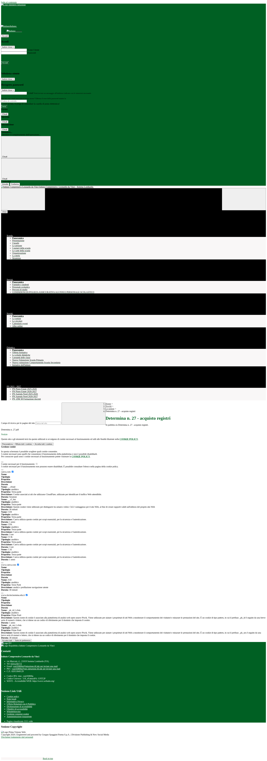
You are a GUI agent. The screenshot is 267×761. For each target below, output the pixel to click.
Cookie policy (13, 696)
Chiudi (4, 114)
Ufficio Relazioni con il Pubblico (21, 704)
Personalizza (7, 444)
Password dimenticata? (11, 58)
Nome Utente (33, 50)
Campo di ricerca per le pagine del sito (18, 423)
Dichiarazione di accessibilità (19, 706)
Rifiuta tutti (23, 444)
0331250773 (16, 664)
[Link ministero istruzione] (13, 5)
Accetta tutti (43, 444)
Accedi (5, 36)
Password (31, 53)
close (4, 212)
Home (108, 404)
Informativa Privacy (15, 701)
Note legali (11, 699)
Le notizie (110, 409)
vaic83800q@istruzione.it (35, 666)
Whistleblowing (14, 711)
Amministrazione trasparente (19, 716)
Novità (109, 406)
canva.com (6, 472)
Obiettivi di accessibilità (17, 709)
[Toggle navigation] (23, 199)
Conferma (15, 184)
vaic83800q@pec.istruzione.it (36, 669)
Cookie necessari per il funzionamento (18, 464)
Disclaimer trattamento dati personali (17, 737)
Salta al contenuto (9, 2)
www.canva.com (9, 565)
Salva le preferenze (22, 640)
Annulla (5, 184)
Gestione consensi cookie (18, 714)
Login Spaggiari (72, 98)
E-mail (30, 93)
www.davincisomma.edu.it (13, 595)
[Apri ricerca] (244, 199)
